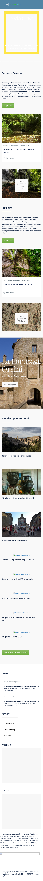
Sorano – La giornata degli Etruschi (18, 559)
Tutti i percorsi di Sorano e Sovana (21, 185)
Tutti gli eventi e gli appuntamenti (15, 653)
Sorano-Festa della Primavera (16, 598)
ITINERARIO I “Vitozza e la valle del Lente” (18, 150)
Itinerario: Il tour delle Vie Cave (17, 284)
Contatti (7, 736)
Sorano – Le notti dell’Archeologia (17, 579)
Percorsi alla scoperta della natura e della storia (21, 48)
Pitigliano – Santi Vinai (12, 637)
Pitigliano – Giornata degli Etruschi (18, 498)
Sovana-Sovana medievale (14, 540)
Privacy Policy (9, 723)
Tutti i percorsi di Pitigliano (21, 318)
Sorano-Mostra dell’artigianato (16, 456)
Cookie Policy (9, 729)
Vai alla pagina (10, 384)
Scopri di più (8, 106)
